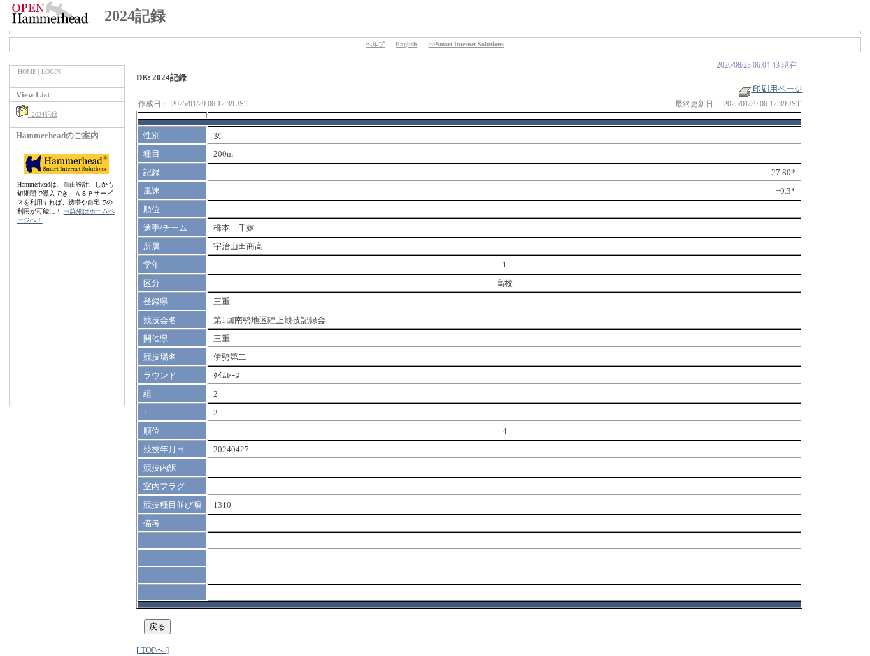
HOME (27, 71)
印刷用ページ (776, 89)
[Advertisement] (67, 321)
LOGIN (51, 71)
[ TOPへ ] (152, 650)
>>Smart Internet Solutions (466, 44)
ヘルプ (375, 44)
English (406, 44)
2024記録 (42, 114)
